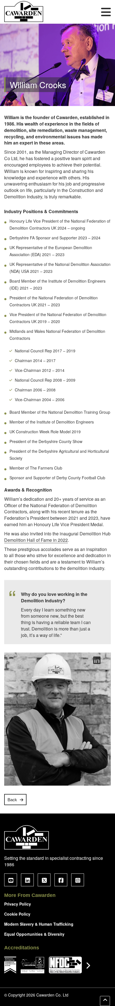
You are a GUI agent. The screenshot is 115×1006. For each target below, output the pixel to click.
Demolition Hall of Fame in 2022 (36, 540)
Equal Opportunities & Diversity (34, 934)
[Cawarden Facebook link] (60, 879)
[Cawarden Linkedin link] (27, 879)
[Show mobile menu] (106, 11)
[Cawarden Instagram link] (77, 879)
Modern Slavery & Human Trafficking (38, 924)
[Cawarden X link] (44, 879)
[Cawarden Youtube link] (10, 879)
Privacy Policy (17, 904)
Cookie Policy (17, 914)
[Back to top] (105, 1001)
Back (12, 799)
